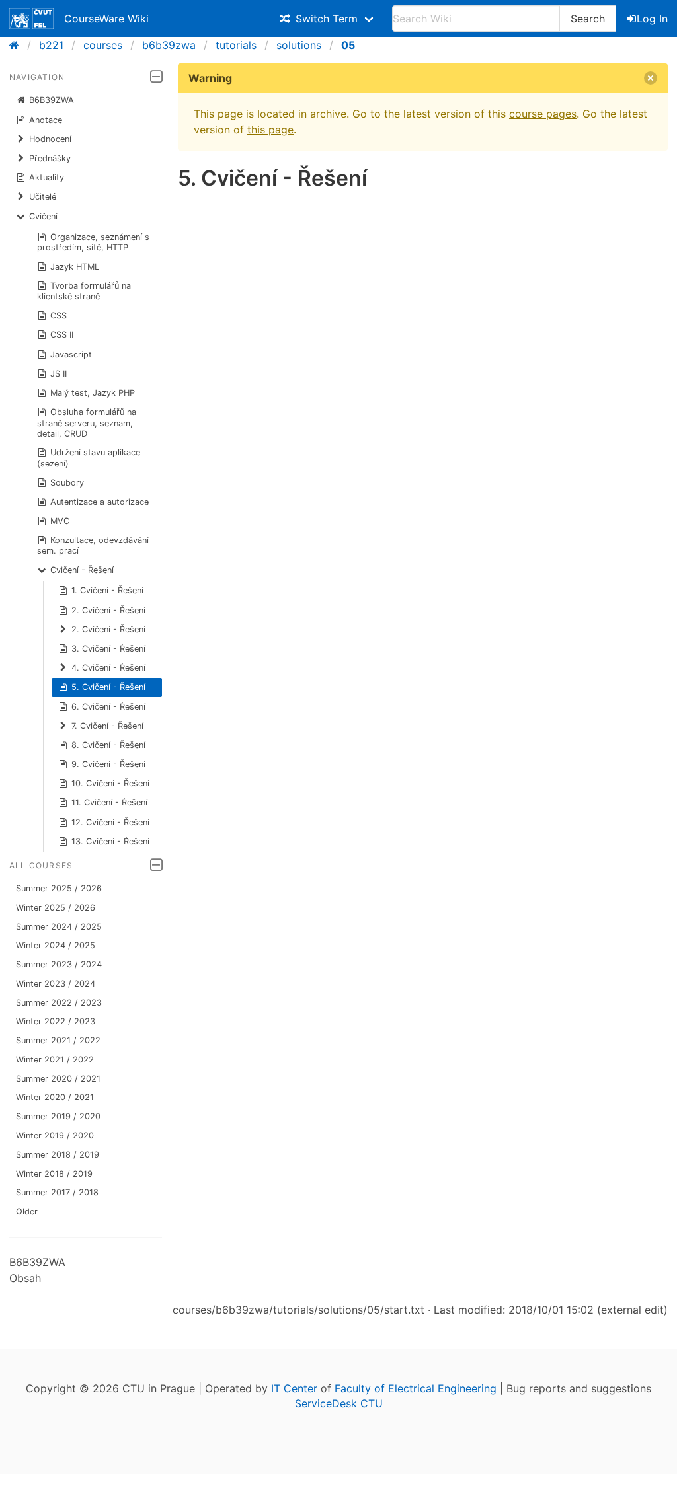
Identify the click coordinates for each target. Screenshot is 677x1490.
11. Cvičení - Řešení (109, 802)
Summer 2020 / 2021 (58, 1079)
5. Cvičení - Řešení (108, 687)
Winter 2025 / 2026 (55, 908)
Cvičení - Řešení (82, 570)
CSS (58, 315)
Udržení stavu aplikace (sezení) (89, 457)
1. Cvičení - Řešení (107, 590)
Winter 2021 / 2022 (55, 1059)
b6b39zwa (169, 45)
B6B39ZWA (51, 100)
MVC (59, 521)
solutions (298, 45)
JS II (58, 374)
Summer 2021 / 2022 (58, 1040)
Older (27, 1211)
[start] (18, 45)
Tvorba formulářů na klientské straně (84, 291)
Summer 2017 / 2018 (57, 1192)
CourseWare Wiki (106, 18)
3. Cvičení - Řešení (108, 648)
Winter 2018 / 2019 (54, 1174)
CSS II (61, 335)
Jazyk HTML (74, 267)
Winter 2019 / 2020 (55, 1135)
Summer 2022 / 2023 (59, 1003)
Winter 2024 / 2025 (55, 945)
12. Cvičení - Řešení (110, 822)
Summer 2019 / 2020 (58, 1116)
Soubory (67, 483)
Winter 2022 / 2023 (55, 1021)
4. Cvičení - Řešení (108, 668)
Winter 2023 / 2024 (55, 983)
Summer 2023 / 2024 (59, 964)
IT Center (294, 1388)
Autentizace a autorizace (99, 502)
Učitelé (42, 197)
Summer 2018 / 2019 (57, 1155)
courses (102, 45)
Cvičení (43, 216)
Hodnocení (50, 139)
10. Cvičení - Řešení (110, 783)
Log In (652, 18)
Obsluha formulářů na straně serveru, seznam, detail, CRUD (87, 422)
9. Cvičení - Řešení (108, 764)
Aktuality (46, 177)
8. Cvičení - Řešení (108, 745)
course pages (543, 113)
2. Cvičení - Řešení (108, 610)
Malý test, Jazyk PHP (92, 393)
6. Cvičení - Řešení (108, 707)
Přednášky (50, 158)
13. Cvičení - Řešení (110, 841)
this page (270, 129)
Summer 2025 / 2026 (59, 888)
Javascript (71, 354)
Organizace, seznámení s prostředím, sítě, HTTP (93, 242)
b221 (51, 45)
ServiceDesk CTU (339, 1403)
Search (588, 18)
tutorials (236, 45)
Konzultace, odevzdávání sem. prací (93, 545)
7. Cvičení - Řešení (107, 726)
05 (348, 45)
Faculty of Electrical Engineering (416, 1388)
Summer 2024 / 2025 (59, 927)
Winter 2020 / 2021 (55, 1097)
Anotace (45, 120)
